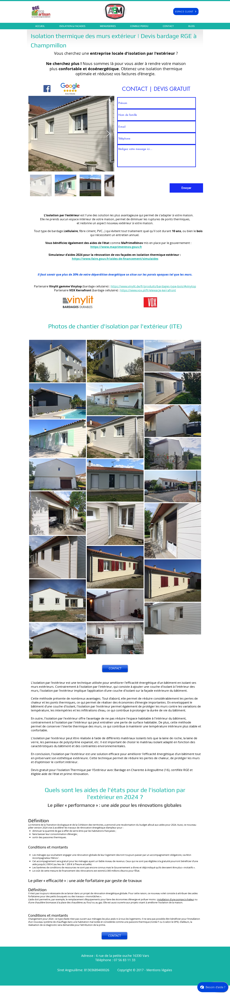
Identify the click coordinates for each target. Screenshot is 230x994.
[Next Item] (108, 133)
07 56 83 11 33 (124, 960)
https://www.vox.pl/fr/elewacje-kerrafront (148, 290)
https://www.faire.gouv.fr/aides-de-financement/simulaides (115, 259)
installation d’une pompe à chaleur (175, 899)
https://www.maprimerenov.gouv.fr (116, 247)
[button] (72, 26)
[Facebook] (46, 88)
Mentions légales (159, 970)
